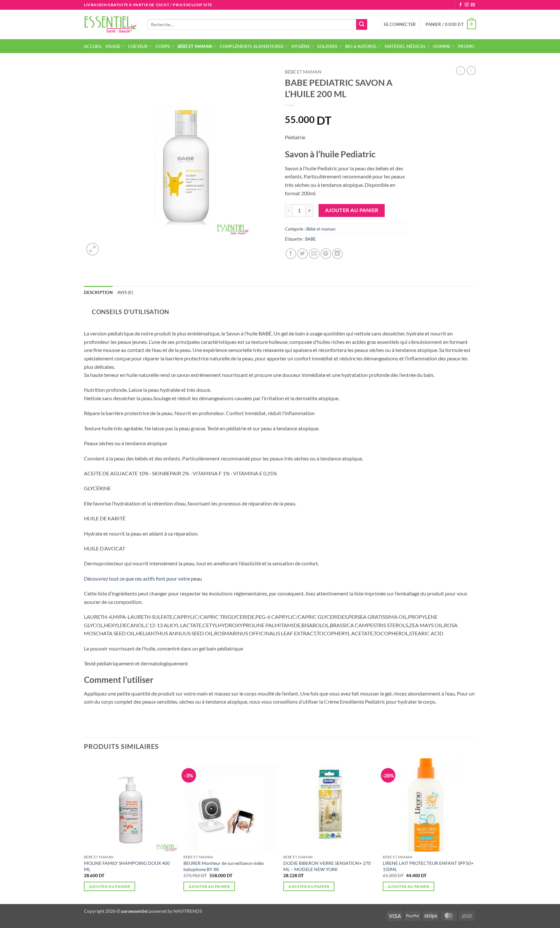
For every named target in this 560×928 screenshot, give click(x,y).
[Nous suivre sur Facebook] (460, 5)
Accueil (93, 46)
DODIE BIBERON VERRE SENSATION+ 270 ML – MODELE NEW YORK (327, 866)
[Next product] (460, 70)
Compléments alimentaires (252, 46)
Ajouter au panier (352, 210)
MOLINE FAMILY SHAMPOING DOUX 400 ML (127, 866)
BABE (310, 239)
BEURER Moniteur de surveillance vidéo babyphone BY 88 (223, 866)
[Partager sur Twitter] (302, 253)
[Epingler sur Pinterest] (326, 253)
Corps (163, 46)
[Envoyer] (361, 24)
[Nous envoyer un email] (473, 5)
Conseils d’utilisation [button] (130, 311)
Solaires (327, 46)
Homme (441, 46)
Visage (113, 46)
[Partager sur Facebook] (291, 253)
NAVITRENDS (187, 911)
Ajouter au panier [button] (109, 886)
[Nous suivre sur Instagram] (467, 5)
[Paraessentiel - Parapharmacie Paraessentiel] (111, 24)
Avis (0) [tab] (125, 292)
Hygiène (300, 46)
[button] (400, 24)
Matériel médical (405, 46)
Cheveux (138, 46)
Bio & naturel (361, 46)
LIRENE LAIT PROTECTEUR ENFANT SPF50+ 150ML (428, 866)
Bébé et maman (195, 46)
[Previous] (84, 830)
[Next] (476, 830)
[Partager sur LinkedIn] (337, 253)
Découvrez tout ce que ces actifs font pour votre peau (143, 578)
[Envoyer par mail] (314, 253)
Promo (466, 46)
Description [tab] (98, 292)
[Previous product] (471, 70)
